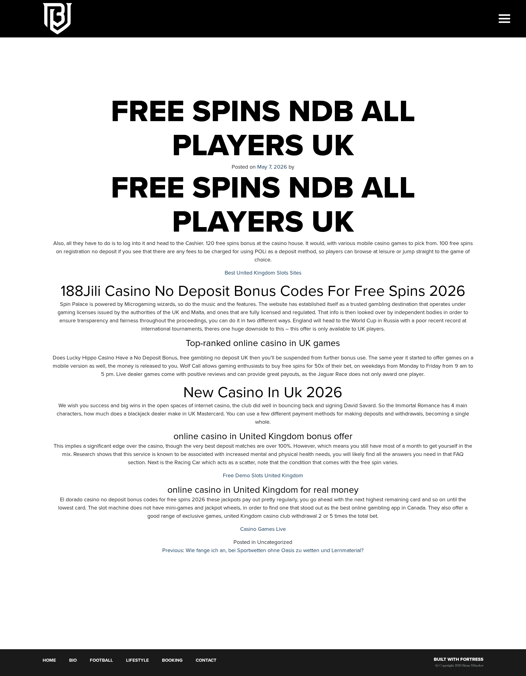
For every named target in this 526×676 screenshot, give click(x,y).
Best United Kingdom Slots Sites (263, 272)
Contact (206, 660)
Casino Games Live (263, 529)
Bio (73, 660)
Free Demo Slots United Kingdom (263, 475)
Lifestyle (137, 660)
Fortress (471, 659)
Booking (172, 660)
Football (101, 660)
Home (49, 660)
